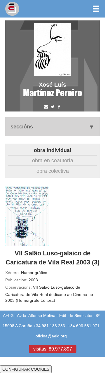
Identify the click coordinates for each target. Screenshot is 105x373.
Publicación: (16, 280)
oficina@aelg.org (51, 336)
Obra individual (52, 150)
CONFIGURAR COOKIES (25, 369)
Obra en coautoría (52, 160)
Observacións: (18, 287)
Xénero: (12, 272)
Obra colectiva (52, 171)
